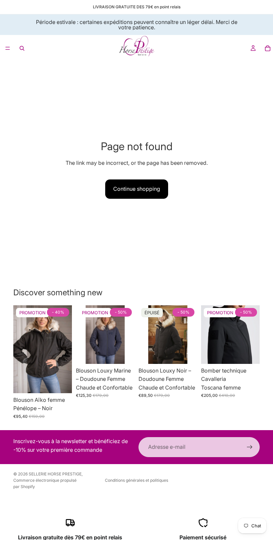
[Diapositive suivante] (64, 349)
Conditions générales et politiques (136, 480)
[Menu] (7, 48)
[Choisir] (62, 383)
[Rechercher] (22, 48)
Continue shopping (136, 188)
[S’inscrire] (250, 447)
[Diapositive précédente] (20, 349)
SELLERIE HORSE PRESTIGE (55, 473)
